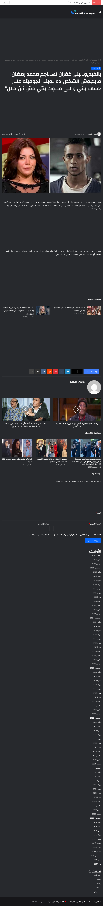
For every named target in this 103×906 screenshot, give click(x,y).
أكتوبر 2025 (97, 559)
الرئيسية (96, 60)
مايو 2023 (97, 680)
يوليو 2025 (97, 572)
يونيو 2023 (97, 676)
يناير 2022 (97, 747)
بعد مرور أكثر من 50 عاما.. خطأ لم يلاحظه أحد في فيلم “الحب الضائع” (66, 3)
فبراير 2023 (97, 693)
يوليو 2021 (97, 772)
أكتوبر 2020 (97, 810)
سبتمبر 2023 (96, 664)
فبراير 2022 (97, 743)
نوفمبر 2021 (96, 755)
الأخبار (99, 879)
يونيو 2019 (97, 860)
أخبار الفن (88, 60)
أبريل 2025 (97, 584)
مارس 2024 (96, 639)
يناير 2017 (97, 864)
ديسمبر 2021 (96, 751)
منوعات (98, 888)
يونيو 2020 (97, 826)
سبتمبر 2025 (96, 564)
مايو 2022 (97, 730)
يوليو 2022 (97, 722)
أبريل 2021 (97, 785)
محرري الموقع (92, 134)
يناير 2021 (97, 797)
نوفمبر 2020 (96, 806)
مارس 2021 (97, 789)
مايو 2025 (97, 580)
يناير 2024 (97, 647)
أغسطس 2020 (95, 818)
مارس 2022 (96, 739)
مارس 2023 (96, 689)
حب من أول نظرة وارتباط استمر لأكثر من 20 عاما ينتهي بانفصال (52, 460)
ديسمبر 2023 (96, 651)
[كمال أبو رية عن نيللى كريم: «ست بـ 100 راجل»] (17, 448)
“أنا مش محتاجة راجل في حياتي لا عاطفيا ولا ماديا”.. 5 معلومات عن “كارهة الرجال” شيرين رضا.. (18, 311)
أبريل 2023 (97, 685)
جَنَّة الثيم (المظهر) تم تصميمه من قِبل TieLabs (47, 901)
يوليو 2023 (97, 672)
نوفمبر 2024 (96, 605)
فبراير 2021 (97, 793)
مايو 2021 (97, 780)
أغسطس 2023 (95, 668)
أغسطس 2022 (95, 718)
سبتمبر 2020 (96, 814)
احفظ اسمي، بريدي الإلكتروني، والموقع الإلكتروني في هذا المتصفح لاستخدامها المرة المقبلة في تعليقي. (64, 535)
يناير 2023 (97, 697)
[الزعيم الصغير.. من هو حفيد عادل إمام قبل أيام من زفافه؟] (94, 310)
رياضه (99, 883)
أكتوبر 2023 (97, 660)
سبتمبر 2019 (96, 851)
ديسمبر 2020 (96, 801)
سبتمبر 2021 (96, 764)
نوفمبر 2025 (96, 555)
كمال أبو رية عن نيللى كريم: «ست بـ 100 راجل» (17, 460)
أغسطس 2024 (95, 618)
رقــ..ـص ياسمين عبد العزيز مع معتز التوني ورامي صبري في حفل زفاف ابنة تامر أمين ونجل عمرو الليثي (86, 461)
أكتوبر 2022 (97, 710)
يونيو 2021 (97, 776)
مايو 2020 (97, 831)
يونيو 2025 (97, 576)
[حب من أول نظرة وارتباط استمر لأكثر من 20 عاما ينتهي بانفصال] (51, 448)
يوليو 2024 (97, 622)
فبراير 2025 (97, 593)
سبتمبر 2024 (96, 614)
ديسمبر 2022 (96, 701)
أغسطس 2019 (95, 856)
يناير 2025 (97, 597)
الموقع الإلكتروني (43, 524)
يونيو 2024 (97, 626)
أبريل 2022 (97, 735)
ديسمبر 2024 (96, 601)
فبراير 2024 (97, 643)
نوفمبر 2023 (96, 655)
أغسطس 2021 (95, 768)
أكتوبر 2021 (97, 760)
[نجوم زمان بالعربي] (83, 12)
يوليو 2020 (97, 822)
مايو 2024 (97, 630)
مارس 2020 (96, 839)
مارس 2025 (96, 589)
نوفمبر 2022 (96, 705)
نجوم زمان (97, 892)
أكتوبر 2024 (97, 610)
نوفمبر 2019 (96, 843)
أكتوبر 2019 (97, 847)
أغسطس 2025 (95, 568)
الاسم (98, 513)
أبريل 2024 (97, 635)
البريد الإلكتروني (95, 524)
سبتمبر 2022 (96, 714)
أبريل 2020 (97, 835)
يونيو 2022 (97, 726)
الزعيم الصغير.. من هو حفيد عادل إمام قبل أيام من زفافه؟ (69, 309)
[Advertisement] (51, 38)
